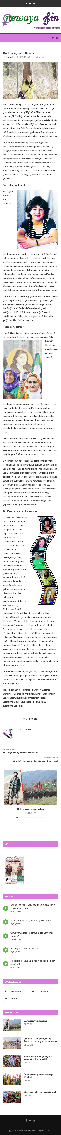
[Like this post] (26, 718)
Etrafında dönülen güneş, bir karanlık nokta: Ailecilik (38, 1058)
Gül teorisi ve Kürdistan (30, 809)
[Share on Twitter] (32, 718)
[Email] (34, 3)
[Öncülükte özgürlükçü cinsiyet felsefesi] (12, 1079)
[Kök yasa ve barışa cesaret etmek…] (12, 1097)
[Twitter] (30, 3)
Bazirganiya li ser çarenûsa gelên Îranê (30, 920)
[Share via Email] (35, 718)
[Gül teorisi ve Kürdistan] (30, 787)
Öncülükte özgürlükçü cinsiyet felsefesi (39, 1076)
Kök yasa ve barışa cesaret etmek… (41, 1092)
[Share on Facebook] (29, 718)
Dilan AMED (9, 57)
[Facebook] (26, 3)
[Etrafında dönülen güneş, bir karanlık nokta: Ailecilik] (12, 1061)
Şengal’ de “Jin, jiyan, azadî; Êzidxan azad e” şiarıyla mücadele (40, 1040)
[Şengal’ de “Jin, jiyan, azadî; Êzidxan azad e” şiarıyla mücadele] (12, 1043)
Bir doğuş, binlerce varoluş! (24, 948)
